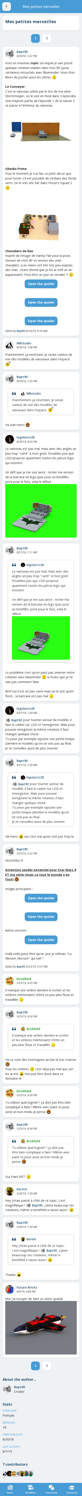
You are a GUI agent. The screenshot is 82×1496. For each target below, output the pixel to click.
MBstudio (24, 343)
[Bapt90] (9, 53)
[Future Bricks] (9, 1289)
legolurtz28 (25, 437)
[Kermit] (9, 1191)
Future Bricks (27, 1287)
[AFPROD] (30, 1473)
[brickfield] (9, 981)
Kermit (22, 1189)
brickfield (24, 979)
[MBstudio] (9, 345)
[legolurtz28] (9, 439)
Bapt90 (22, 52)
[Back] (6, 6)
